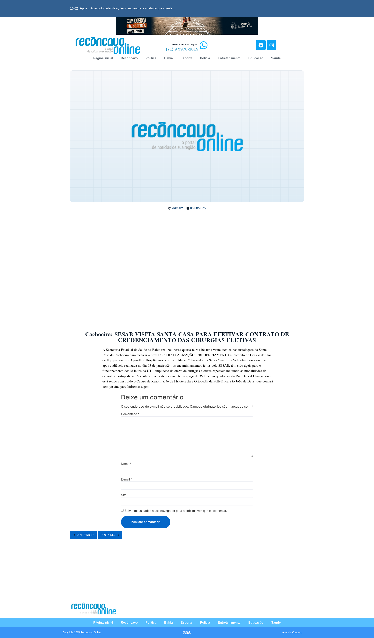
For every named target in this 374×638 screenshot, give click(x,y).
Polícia (205, 58)
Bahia (168, 58)
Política (151, 58)
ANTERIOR (85, 535)
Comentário (130, 414)
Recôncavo (129, 58)
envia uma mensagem (185, 44)
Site (123, 495)
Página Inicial (103, 58)
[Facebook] (261, 45)
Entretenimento (229, 58)
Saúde (276, 58)
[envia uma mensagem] (203, 45)
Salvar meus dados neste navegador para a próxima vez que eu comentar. (175, 510)
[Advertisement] (187, 241)
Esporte (186, 58)
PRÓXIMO (108, 535)
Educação (255, 58)
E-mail (126, 479)
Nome (126, 463)
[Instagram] (271, 45)
